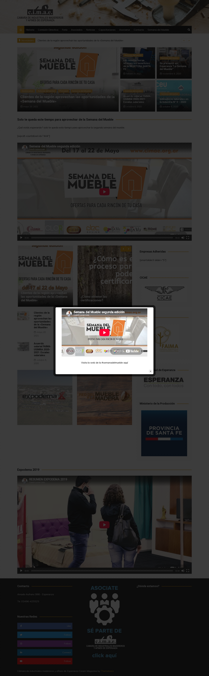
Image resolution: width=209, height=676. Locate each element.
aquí (125, 362)
